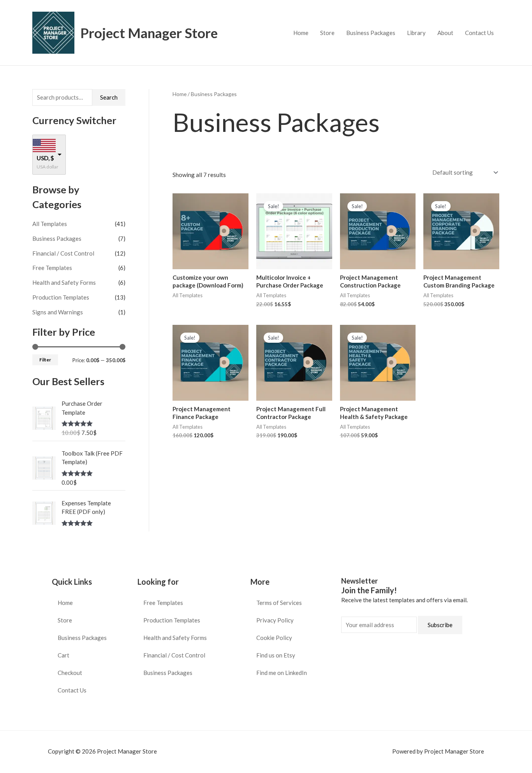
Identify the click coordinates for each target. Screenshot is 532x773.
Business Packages (370, 32)
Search (109, 97)
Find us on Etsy (275, 655)
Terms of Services (279, 602)
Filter (45, 360)
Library (416, 32)
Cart (63, 655)
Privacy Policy (275, 620)
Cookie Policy (274, 637)
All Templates (49, 223)
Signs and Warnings (57, 312)
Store (327, 32)
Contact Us (479, 32)
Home (300, 32)
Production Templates (60, 297)
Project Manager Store (149, 33)
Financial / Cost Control (63, 253)
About (445, 32)
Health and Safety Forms (64, 282)
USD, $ (45, 157)
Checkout (70, 672)
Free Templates (52, 267)
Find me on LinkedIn (281, 672)
